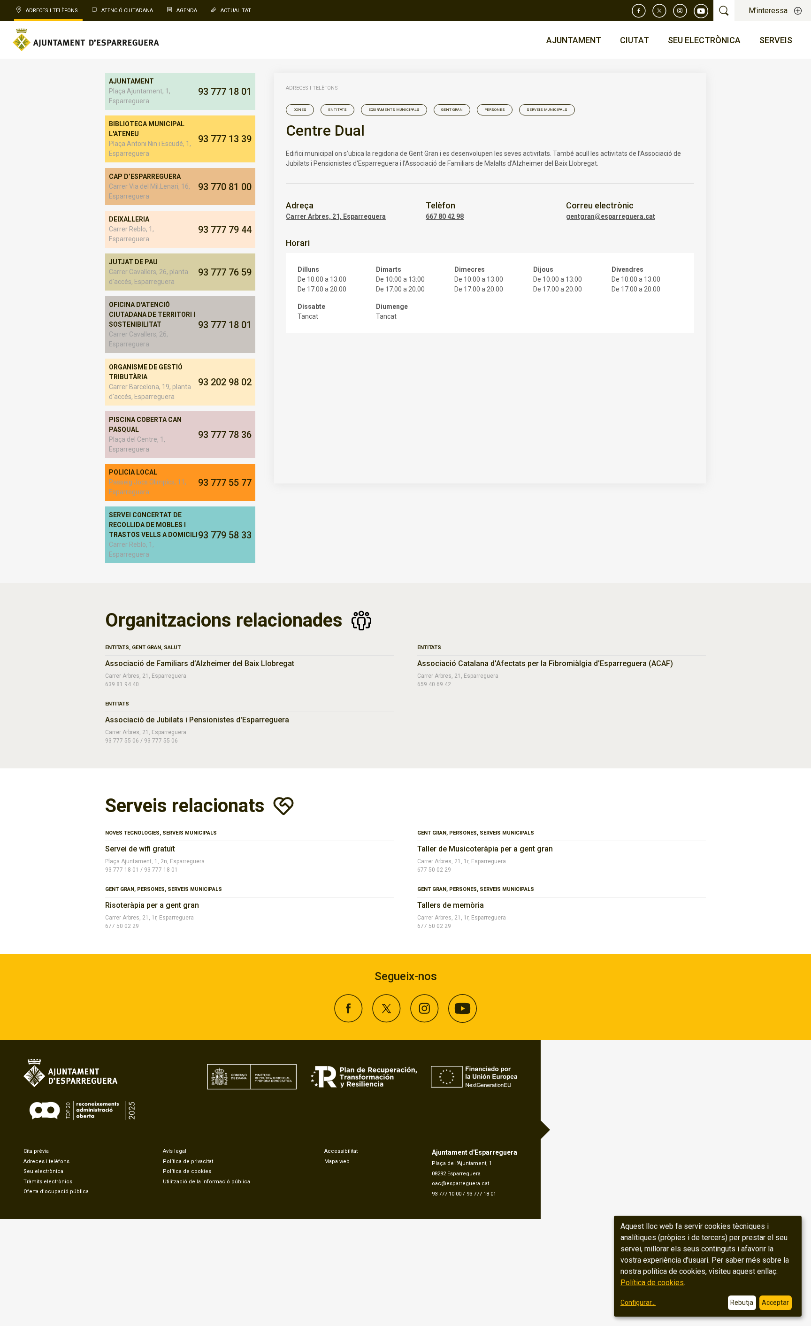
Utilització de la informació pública (206, 1182)
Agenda (186, 11)
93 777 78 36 (225, 434)
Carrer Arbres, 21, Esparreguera (336, 216)
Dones (299, 109)
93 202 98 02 (225, 382)
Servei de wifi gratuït (140, 848)
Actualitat (236, 11)
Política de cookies (187, 1171)
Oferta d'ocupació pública (56, 1191)
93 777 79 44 (225, 229)
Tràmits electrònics (47, 1182)
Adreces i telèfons (312, 88)
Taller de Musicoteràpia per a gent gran (485, 848)
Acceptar (775, 1302)
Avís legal (174, 1151)
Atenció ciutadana (127, 11)
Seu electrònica (43, 1171)
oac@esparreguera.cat (460, 1183)
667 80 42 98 (445, 216)
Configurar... (638, 1302)
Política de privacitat (188, 1161)
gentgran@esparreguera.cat (610, 216)
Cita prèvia (36, 1151)
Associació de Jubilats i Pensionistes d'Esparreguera (197, 719)
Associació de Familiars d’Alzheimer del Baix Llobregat (199, 663)
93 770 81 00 (225, 186)
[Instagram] (680, 11)
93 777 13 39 (225, 139)
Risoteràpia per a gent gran (152, 905)
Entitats (337, 109)
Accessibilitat (341, 1151)
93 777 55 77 (225, 482)
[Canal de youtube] (701, 11)
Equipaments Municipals (394, 109)
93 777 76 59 (225, 272)
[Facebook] (639, 11)
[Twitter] (659, 11)
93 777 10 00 (446, 1194)
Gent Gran (452, 109)
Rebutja (741, 1302)
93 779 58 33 (225, 535)
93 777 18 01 (225, 91)
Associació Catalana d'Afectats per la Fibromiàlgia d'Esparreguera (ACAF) (545, 663)
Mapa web (337, 1161)
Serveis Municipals (547, 109)
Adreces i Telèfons (52, 11)
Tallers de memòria (450, 905)
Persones (494, 109)
